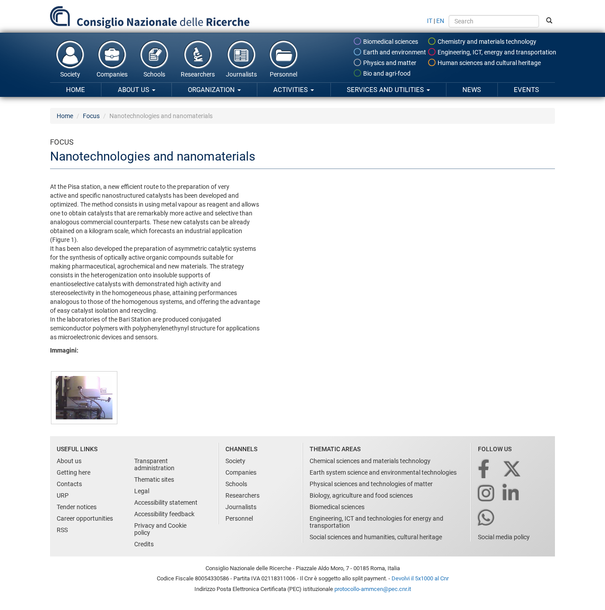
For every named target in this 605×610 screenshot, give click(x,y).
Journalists (241, 74)
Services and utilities (386, 90)
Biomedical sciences (390, 41)
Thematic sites (154, 479)
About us (134, 90)
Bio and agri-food (386, 73)
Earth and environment (394, 52)
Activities (291, 90)
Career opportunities (85, 518)
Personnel (283, 74)
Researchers (198, 74)
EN (440, 20)
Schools (154, 74)
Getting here (73, 472)
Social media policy (504, 537)
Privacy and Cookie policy (160, 529)
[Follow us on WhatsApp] (487, 518)
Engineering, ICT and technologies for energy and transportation (376, 522)
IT (429, 20)
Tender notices (77, 506)
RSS (62, 529)
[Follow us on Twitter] (513, 470)
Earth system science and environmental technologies (383, 472)
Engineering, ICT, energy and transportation (496, 52)
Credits (144, 544)
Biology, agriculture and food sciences (361, 495)
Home (75, 90)
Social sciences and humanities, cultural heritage (376, 537)
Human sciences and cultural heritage (488, 62)
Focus (91, 115)
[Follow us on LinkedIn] (511, 494)
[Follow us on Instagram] (487, 494)
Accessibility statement (166, 502)
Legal (141, 491)
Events (526, 90)
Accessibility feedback (164, 514)
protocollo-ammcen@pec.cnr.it (372, 589)
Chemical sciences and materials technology (370, 460)
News (471, 90)
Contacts (69, 483)
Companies (112, 74)
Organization (212, 90)
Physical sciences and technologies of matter (371, 483)
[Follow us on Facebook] (484, 470)
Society (70, 74)
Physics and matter (389, 62)
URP (63, 495)
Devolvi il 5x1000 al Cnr (420, 578)
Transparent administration (154, 464)
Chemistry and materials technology (486, 41)
